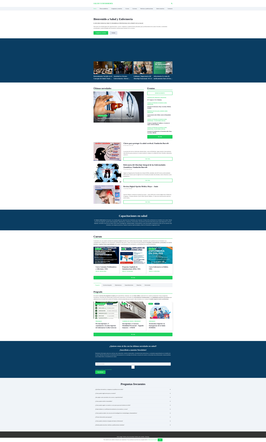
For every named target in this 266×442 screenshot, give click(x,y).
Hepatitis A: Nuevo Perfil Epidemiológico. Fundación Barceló (115, 118)
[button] (171, 3)
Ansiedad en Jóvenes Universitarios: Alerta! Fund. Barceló (121, 78)
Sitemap (147, 436)
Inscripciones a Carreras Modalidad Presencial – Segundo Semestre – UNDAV (133, 326)
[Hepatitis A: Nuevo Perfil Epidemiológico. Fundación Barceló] (119, 92)
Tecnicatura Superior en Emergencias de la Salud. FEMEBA (157, 326)
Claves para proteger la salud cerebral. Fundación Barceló (146, 143)
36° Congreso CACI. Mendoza (154, 99)
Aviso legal (119, 436)
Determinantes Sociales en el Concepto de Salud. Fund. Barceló (103, 78)
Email (96, 361)
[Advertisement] (133, 51)
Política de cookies (139, 436)
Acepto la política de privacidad (103, 369)
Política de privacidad (128, 436)
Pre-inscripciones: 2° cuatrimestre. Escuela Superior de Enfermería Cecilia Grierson (106, 326)
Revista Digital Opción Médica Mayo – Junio (140, 186)
